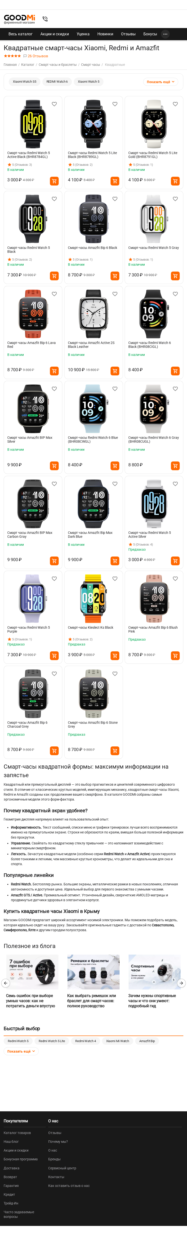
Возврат (10, 1177)
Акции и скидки (54, 34)
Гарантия (11, 1186)
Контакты (56, 1177)
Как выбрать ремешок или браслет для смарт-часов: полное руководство (91, 1000)
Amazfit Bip (147, 1041)
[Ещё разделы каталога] (165, 34)
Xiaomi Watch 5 (88, 81)
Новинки (105, 34)
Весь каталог (21, 34)
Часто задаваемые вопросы (19, 1214)
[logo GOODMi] (19, 19)
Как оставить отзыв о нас (69, 1186)
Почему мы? (58, 1142)
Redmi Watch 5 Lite (52, 1041)
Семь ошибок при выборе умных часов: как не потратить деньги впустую (30, 1000)
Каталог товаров (17, 1133)
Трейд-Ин (11, 1203)
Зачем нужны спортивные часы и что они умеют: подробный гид (152, 1000)
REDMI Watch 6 (57, 81)
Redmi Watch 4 (85, 1041)
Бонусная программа (21, 1159)
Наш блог (11, 1142)
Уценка (83, 34)
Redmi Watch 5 (18, 1041)
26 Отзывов (37, 56)
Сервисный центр (62, 1168)
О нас (52, 1150)
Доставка (11, 1168)
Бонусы (150, 34)
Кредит (9, 1194)
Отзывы (128, 34)
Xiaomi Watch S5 (24, 81)
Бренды (54, 1159)
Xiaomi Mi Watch (117, 1041)
